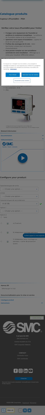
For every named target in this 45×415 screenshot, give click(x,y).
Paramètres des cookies (22, 80)
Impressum (13, 69)
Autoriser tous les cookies (30, 75)
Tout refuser (13, 75)
